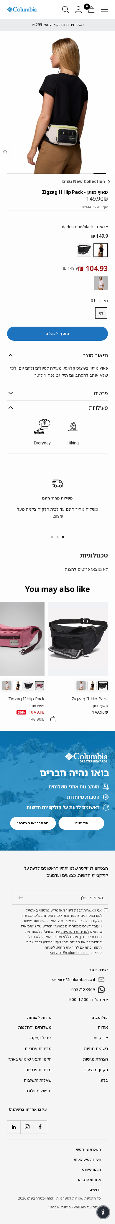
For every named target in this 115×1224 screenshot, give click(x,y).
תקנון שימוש (91, 1169)
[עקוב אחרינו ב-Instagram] (27, 1127)
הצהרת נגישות (95, 1059)
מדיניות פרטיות (38, 1069)
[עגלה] (91, 9)
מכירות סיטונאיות (87, 1159)
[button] (103, 1212)
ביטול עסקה (41, 1038)
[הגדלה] (5, 152)
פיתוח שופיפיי (59, 1207)
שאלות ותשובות (38, 1080)
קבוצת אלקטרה (70, 920)
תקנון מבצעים (95, 1069)
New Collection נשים (84, 181)
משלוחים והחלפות (35, 1027)
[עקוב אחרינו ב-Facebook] (40, 1127)
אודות (103, 1027)
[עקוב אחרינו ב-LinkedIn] (13, 1127)
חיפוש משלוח (39, 1091)
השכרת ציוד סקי (88, 1149)
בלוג (104, 1080)
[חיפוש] (65, 9)
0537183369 (83, 989)
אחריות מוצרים (89, 1179)
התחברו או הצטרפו (33, 823)
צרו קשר (100, 1038)
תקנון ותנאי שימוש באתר (30, 1059)
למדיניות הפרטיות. (74, 931)
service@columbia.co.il (69, 952)
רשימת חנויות (96, 1048)
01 (101, 313)
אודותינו (81, 823)
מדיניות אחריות (38, 1048)
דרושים (95, 1189)
